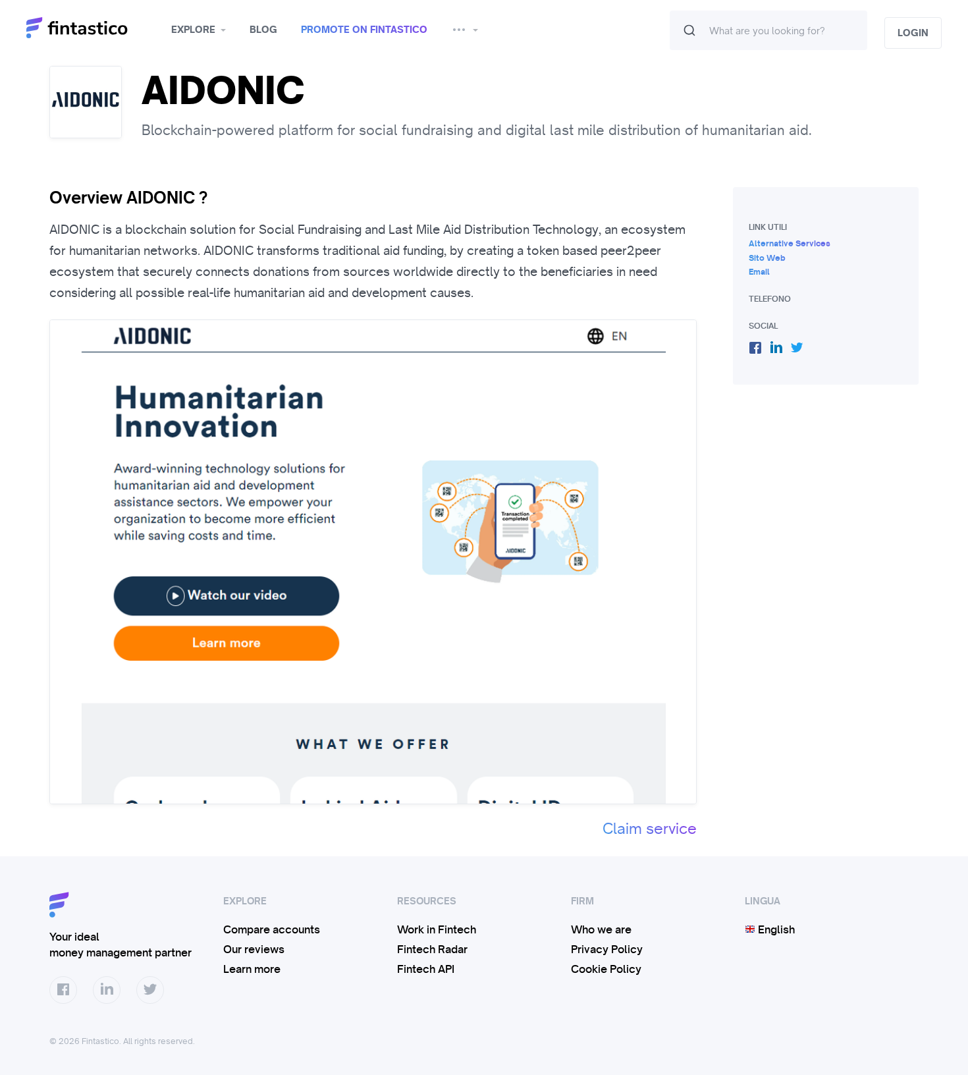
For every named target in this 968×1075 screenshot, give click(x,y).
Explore (193, 30)
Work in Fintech (436, 929)
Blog (263, 30)
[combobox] (768, 30)
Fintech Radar (432, 949)
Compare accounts (271, 929)
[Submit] (689, 30)
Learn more (252, 969)
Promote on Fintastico (364, 30)
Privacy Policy (607, 949)
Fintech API (425, 969)
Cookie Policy (606, 969)
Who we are (601, 929)
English (775, 929)
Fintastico (93, 28)
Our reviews (253, 949)
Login (913, 33)
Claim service (650, 829)
